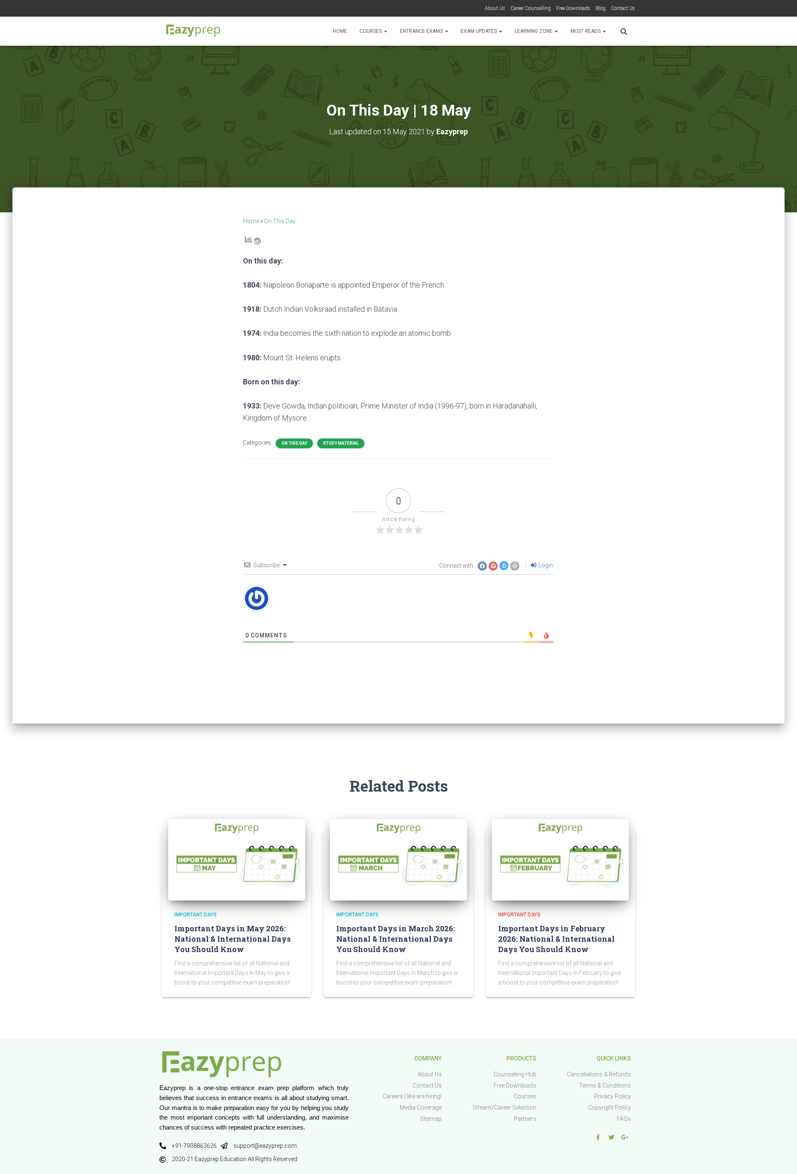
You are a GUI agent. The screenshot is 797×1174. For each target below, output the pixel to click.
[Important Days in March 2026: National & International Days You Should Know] (398, 859)
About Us (495, 8)
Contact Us (623, 8)
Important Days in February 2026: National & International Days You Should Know (556, 938)
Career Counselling (531, 8)
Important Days (195, 915)
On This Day (280, 221)
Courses (371, 31)
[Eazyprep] (193, 31)
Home (340, 31)
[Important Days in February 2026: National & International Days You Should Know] (560, 859)
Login (545, 565)
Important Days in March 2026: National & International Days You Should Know (395, 938)
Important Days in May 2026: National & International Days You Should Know (232, 938)
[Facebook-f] (598, 1137)
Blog (601, 8)
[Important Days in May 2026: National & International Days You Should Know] (236, 859)
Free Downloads (573, 8)
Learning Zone (534, 31)
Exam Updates (479, 31)
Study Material (341, 443)
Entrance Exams (422, 31)
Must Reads (586, 31)
